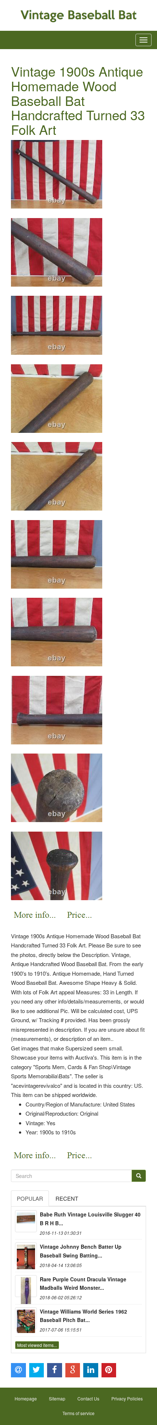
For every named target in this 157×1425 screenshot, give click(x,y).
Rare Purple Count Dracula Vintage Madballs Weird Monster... (83, 1283)
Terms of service (78, 1413)
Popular (30, 1198)
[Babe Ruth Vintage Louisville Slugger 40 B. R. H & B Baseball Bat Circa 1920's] (26, 1221)
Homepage (26, 1398)
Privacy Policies (127, 1398)
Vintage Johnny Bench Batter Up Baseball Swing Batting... (81, 1251)
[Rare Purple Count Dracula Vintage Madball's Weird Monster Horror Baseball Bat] (26, 1286)
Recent (66, 1198)
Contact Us (88, 1398)
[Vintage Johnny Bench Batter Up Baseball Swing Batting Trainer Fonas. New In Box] (26, 1253)
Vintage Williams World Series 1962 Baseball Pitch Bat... (83, 1316)
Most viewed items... (37, 1345)
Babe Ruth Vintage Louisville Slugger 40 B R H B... (90, 1219)
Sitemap (57, 1398)
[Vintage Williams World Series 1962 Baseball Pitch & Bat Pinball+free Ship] (26, 1318)
